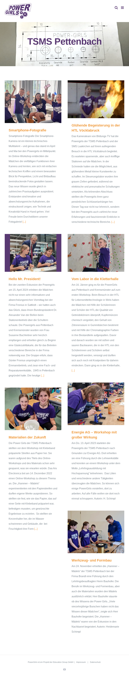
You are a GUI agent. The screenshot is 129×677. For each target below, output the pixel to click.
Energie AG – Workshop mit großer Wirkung (91, 403)
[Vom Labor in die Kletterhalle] (96, 253)
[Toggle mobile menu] (122, 7)
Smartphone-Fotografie (28, 101)
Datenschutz (95, 662)
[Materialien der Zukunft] (33, 409)
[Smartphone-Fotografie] (33, 101)
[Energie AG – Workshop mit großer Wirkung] (96, 404)
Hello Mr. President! (28, 252)
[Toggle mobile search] (116, 7)
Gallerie (37, 101)
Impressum (81, 662)
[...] (24, 221)
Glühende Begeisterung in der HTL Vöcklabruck (91, 99)
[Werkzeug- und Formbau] (96, 532)
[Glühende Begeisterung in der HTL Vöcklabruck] (96, 99)
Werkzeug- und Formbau (91, 532)
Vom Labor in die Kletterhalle (91, 252)
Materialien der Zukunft (28, 408)
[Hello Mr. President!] (33, 253)
